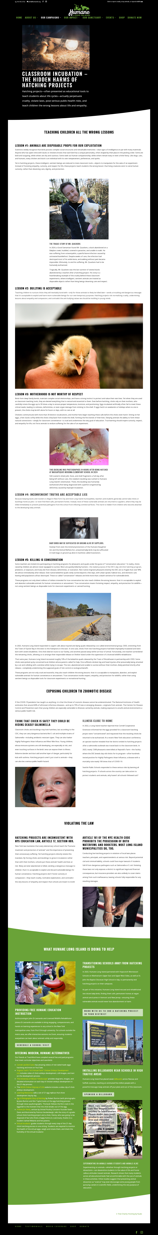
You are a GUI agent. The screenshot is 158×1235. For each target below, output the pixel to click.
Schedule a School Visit (33, 1045)
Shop (122, 18)
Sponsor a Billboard (98, 1094)
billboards (118, 1079)
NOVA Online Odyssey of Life (32, 1087)
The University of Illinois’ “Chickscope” (32, 1079)
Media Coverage (56, 1226)
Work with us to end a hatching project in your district (111, 1012)
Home (19, 18)
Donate (84, 1226)
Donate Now (135, 18)
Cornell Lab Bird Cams (26, 1065)
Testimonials (34, 1226)
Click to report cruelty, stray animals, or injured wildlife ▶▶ (125, 1)
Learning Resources (25, 1093)
